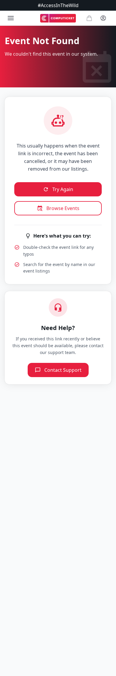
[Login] (103, 18)
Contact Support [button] (62, 370)
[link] (58, 18)
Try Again (62, 189)
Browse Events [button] (62, 208)
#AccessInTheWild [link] (58, 5)
